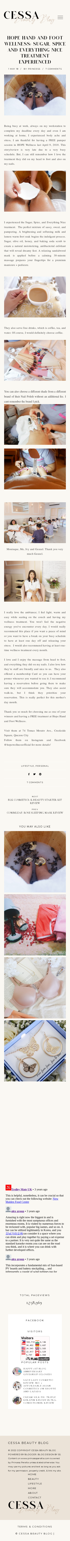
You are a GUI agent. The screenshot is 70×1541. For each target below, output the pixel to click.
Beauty (33, 1478)
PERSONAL (42, 766)
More (32, 1488)
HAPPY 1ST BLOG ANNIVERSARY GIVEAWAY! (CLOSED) (37, 1371)
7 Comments (54, 69)
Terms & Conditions (35, 1526)
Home (32, 1474)
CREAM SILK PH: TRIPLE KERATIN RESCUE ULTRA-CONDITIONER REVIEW (40, 1400)
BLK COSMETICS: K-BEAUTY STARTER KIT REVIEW (35, 800)
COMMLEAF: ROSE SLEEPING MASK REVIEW (35, 811)
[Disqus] (35, 1135)
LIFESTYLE (27, 766)
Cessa (22, 16)
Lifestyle (35, 1483)
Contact (34, 1497)
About (33, 1492)
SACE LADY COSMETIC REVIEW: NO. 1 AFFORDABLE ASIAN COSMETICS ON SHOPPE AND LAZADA (39, 1386)
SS (59, 1454)
